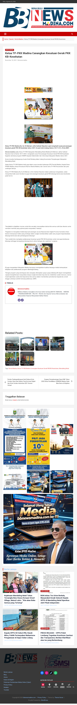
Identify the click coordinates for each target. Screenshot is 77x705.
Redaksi (6, 687)
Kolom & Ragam (9, 680)
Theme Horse (59, 697)
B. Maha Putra (52, 605)
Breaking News (8, 591)
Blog (5, 675)
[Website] (22, 300)
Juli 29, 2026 (8, 605)
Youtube (6, 690)
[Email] (19, 300)
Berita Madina (9, 49)
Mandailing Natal (64, 368)
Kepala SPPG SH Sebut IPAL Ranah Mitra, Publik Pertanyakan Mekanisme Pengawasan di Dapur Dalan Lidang (19, 635)
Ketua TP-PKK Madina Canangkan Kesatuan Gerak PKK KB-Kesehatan (38, 368)
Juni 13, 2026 (44, 642)
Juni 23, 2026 (8, 640)
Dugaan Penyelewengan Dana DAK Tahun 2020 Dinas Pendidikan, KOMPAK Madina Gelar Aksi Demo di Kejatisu (55, 381)
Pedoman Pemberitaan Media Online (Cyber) (17, 682)
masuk (15, 400)
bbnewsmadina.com (29, 697)
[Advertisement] (19, 74)
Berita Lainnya (10, 569)
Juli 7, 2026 (44, 605)
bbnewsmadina (22, 60)
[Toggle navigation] (5, 34)
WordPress (44, 700)
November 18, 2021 (11, 60)
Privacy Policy (8, 685)
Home (6, 677)
